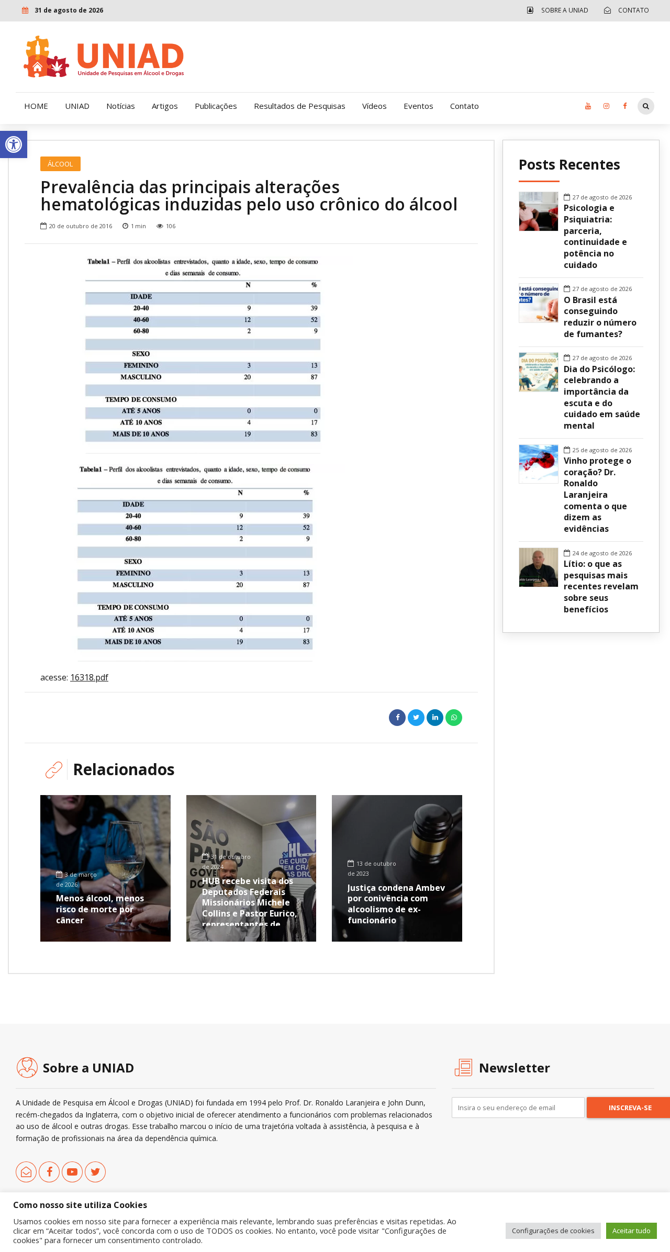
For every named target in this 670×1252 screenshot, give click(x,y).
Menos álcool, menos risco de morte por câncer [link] (100, 909)
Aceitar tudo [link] (631, 1230)
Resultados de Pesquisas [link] (299, 105)
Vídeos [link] (374, 105)
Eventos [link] (418, 105)
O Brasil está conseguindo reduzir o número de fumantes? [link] (600, 317)
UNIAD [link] (77, 105)
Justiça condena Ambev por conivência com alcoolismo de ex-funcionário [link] (396, 904)
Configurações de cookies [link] (553, 1230)
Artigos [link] (165, 105)
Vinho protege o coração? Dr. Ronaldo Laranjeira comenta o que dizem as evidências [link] (597, 494)
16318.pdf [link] (89, 677)
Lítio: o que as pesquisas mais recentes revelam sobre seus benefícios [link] (601, 586)
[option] (251, 355)
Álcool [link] (60, 164)
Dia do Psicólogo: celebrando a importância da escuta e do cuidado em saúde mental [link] (602, 397)
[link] (13, 144)
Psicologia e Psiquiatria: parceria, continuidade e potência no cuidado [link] (595, 236)
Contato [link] (464, 105)
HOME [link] (36, 105)
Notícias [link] (120, 105)
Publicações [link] (216, 105)
